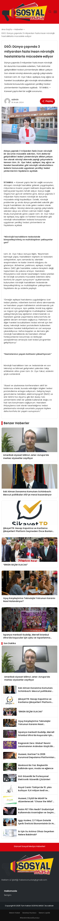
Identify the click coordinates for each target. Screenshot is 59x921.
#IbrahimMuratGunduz (29, 918)
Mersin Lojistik (44, 913)
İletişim (7, 895)
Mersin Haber (14, 913)
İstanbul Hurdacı (29, 913)
